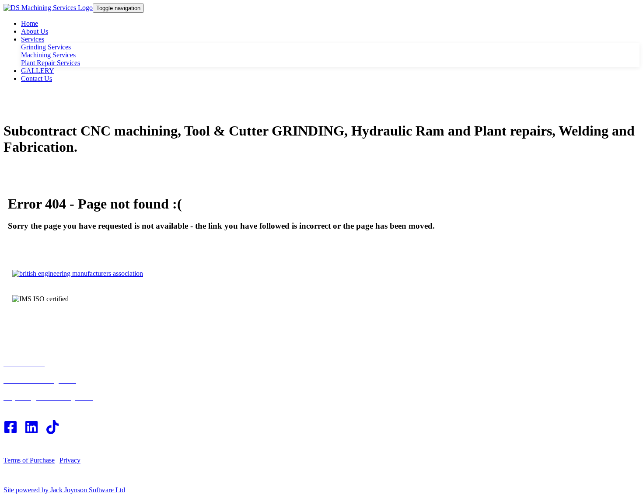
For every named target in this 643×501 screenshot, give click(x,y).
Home (29, 23)
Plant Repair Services (50, 62)
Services (32, 39)
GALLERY (37, 70)
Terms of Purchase (29, 460)
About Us (34, 31)
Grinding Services (46, 47)
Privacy (69, 460)
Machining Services (48, 55)
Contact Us (36, 78)
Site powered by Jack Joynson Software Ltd (64, 490)
